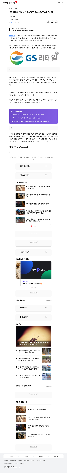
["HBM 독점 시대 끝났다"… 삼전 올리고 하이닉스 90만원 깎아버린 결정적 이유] (46, 371)
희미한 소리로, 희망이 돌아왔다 (37, 409)
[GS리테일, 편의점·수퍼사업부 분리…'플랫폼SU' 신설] (33, 58)
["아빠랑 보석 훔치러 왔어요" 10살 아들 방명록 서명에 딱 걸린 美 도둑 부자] (46, 354)
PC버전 (41, 456)
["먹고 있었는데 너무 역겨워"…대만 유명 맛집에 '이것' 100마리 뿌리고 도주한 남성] (20, 214)
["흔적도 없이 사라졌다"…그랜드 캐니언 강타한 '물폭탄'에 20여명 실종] (46, 362)
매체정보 (22, 463)
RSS (44, 460)
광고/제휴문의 (13, 460)
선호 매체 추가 (15, 22)
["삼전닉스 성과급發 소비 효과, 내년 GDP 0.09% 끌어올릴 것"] (46, 379)
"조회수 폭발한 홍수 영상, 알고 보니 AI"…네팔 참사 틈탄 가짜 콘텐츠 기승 (38, 220)
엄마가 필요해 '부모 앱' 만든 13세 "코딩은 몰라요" (38, 196)
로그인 (11, 456)
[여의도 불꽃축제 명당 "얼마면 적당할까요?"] (20, 206)
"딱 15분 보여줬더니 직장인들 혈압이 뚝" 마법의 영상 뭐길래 (38, 188)
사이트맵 (56, 456)
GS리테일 (12, 35)
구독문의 (33, 460)
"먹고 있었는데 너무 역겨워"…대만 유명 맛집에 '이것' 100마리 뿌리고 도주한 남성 (38, 212)
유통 (16, 8)
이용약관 (16, 463)
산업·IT (11, 8)
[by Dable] (48, 386)
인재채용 (20, 460)
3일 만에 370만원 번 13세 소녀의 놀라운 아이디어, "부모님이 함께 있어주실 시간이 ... (30, 121)
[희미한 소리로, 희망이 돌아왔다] (21, 412)
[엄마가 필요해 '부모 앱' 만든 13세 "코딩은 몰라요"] (20, 198)
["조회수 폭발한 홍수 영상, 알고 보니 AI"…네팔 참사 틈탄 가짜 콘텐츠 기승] (20, 223)
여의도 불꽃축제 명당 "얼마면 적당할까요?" (37, 204)
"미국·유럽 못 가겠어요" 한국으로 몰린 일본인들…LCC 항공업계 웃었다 (27, 114)
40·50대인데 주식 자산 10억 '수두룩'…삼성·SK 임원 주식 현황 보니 (26, 118)
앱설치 (26, 456)
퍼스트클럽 (26, 460)
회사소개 (6, 460)
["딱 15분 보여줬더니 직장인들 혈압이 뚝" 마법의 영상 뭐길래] (20, 190)
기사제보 (39, 460)
